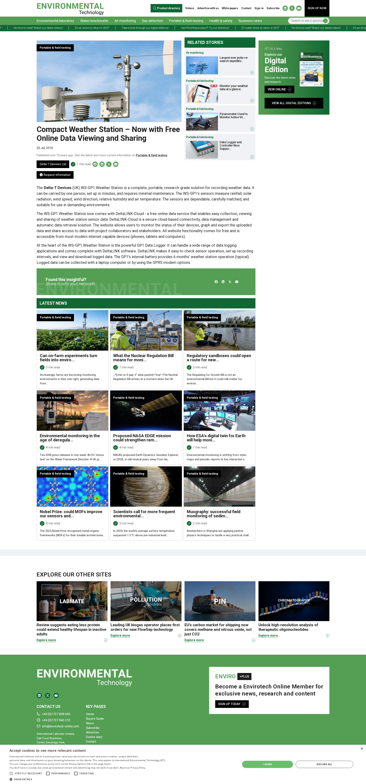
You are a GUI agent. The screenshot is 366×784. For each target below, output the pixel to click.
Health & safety (221, 21)
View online (277, 89)
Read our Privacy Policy (133, 767)
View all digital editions (291, 103)
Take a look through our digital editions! (98, 27)
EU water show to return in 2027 (214, 27)
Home (90, 714)
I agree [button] (267, 764)
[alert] (183, 764)
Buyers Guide (95, 718)
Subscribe (273, 8)
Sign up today (229, 704)
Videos (189, 8)
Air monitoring (125, 21)
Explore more (46, 640)
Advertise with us (208, 8)
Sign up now (317, 8)
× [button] (361, 748)
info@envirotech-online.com (60, 726)
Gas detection (152, 21)
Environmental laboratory (55, 21)
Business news (250, 21)
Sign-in (259, 8)
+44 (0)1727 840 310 (56, 720)
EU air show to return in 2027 (45, 27)
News (90, 723)
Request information (57, 175)
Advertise (92, 732)
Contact (246, 8)
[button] (11, 773)
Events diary (94, 737)
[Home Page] (70, 8)
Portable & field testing (186, 21)
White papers (230, 8)
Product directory (168, 8)
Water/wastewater (94, 21)
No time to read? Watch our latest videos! (269, 27)
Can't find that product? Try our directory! (158, 27)
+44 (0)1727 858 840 (56, 714)
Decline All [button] (324, 764)
